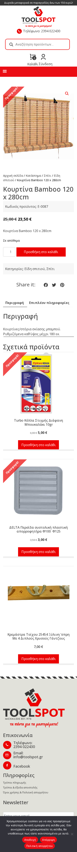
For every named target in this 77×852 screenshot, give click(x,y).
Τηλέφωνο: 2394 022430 (41, 31)
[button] (67, 93)
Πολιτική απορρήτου (39, 846)
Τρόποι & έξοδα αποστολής (20, 787)
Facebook (21, 766)
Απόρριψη (48, 839)
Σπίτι (47, 175)
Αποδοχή (30, 839)
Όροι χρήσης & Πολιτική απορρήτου (25, 792)
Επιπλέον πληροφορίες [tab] (49, 302)
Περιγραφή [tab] (14, 302)
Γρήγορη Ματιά (38, 385)
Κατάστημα (33, 175)
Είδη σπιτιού (34, 269)
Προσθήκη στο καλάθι (41, 252)
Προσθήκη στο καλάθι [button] (38, 445)
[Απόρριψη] (72, 834)
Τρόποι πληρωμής (14, 782)
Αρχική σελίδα (13, 175)
